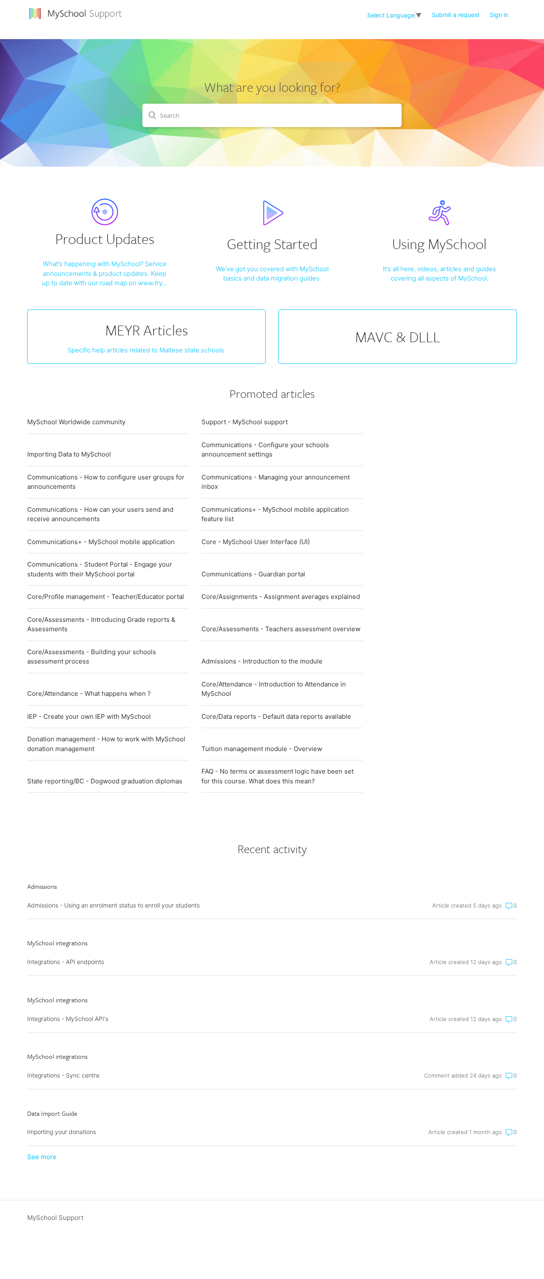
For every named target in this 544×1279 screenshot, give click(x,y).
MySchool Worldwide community (76, 422)
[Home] (76, 19)
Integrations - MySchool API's (67, 1018)
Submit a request (455, 14)
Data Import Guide (52, 1113)
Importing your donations (61, 1131)
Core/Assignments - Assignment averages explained (280, 597)
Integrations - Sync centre (63, 1075)
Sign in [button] (499, 14)
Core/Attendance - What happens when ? (89, 693)
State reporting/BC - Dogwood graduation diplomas (104, 781)
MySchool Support (55, 1218)
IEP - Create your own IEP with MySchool (89, 716)
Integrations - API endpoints (65, 961)
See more (42, 1157)
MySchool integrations (57, 942)
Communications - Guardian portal (253, 574)
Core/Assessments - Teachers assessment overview (280, 629)
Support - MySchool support (244, 422)
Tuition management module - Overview (261, 749)
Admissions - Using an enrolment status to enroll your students (113, 905)
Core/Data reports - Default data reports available (276, 716)
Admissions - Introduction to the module (262, 661)
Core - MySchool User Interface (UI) (255, 542)
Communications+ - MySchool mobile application (101, 542)
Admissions (42, 886)
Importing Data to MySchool (69, 454)
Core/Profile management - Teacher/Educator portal (105, 597)
